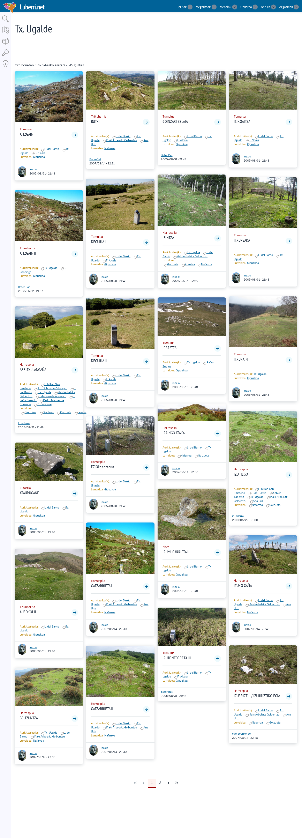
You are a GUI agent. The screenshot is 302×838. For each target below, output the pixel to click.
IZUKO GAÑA (243, 585)
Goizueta (65, 412)
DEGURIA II (99, 360)
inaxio (33, 169)
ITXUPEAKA (242, 240)
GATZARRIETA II (102, 708)
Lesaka (82, 412)
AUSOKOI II (28, 612)
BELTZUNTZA (29, 718)
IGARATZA (169, 347)
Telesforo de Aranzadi (52, 396)
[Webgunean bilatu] (5, 23)
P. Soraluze (44, 404)
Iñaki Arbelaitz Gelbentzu (49, 736)
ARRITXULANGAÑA (33, 369)
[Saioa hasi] (5, 56)
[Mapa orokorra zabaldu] (5, 34)
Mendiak (225, 7)
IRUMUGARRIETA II (176, 552)
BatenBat (24, 287)
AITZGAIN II (28, 253)
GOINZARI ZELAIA (175, 121)
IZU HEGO (241, 474)
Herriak (181, 7)
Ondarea (246, 7)
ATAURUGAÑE (29, 493)
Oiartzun (48, 412)
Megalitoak (203, 7)
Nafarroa (38, 740)
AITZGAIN (26, 134)
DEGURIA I (98, 241)
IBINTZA (168, 237)
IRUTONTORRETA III (177, 658)
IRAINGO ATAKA (174, 433)
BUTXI (95, 121)
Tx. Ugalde (50, 268)
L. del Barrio (51, 149)
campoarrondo (241, 733)
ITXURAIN (241, 359)
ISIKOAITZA (242, 121)
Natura (265, 7)
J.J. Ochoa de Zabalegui (52, 388)
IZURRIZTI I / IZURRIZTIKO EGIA (257, 695)
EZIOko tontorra (102, 466)
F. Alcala (40, 153)
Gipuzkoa (39, 157)
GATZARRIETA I (101, 585)
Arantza (190, 264)
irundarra (24, 423)
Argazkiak (286, 7)
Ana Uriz (258, 501)
